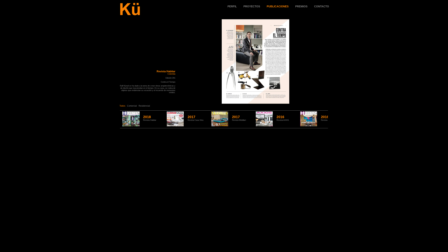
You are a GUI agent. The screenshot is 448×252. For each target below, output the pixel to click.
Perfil (232, 6)
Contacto (321, 6)
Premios (301, 6)
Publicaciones (278, 6)
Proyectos (251, 6)
